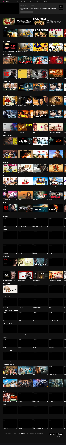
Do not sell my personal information (16, 435)
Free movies (34, 1)
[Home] (6, 1)
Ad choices (5, 435)
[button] (26, 12)
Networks (47, 1)
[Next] (63, 33)
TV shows (40, 1)
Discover (27, 1)
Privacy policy (31, 433)
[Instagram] (57, 436)
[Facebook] (59, 436)
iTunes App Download (52, 434)
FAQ (8, 435)
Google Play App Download (59, 434)
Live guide (20, 1)
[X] (62, 436)
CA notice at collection (39, 433)
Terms (27, 433)
